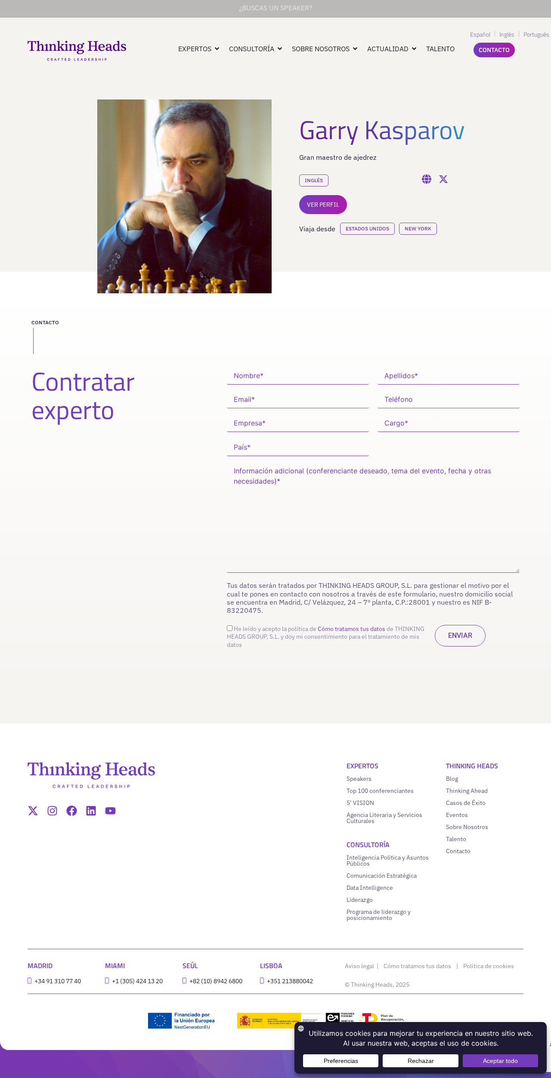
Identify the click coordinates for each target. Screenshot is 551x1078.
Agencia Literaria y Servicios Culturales (384, 818)
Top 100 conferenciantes (380, 791)
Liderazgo (360, 900)
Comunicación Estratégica (382, 875)
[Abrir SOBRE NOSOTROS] (355, 48)
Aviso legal (360, 966)
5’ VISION (360, 803)
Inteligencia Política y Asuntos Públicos (388, 860)
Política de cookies (488, 966)
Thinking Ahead (467, 791)
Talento (456, 839)
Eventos (457, 815)
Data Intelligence (370, 888)
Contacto (458, 851)
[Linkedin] (91, 810)
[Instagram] (52, 810)
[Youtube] (110, 810)
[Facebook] (71, 810)
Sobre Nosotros (467, 827)
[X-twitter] (33, 810)
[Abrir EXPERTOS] (217, 48)
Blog (452, 779)
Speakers (359, 779)
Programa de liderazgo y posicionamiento (379, 915)
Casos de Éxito (466, 803)
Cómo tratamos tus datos (351, 629)
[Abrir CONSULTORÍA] (279, 48)
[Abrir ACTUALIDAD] (414, 48)
